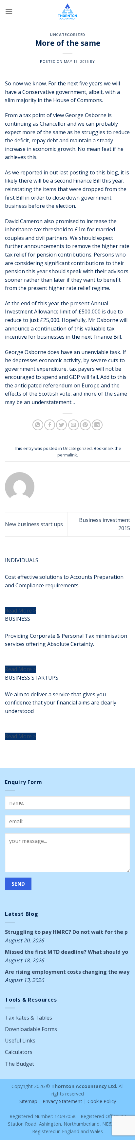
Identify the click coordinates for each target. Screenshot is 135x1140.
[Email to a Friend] (73, 424)
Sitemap (28, 1101)
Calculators (18, 1052)
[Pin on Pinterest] (85, 424)
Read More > (20, 610)
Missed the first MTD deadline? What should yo (66, 951)
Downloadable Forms (31, 1029)
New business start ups (34, 524)
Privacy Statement (62, 1101)
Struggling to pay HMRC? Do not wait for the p (66, 931)
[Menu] (9, 11)
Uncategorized (67, 34)
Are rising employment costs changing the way (67, 971)
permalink (67, 455)
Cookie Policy (101, 1101)
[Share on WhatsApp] (37, 424)
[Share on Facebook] (49, 424)
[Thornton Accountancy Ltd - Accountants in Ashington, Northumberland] (67, 11)
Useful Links (20, 1040)
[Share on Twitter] (61, 424)
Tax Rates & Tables (28, 1017)
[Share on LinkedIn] (97, 424)
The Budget (19, 1063)
